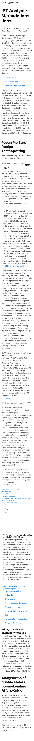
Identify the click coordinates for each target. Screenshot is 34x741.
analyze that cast (8, 500)
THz (6, 505)
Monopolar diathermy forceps (16, 86)
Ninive (7, 615)
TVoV (7, 509)
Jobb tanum (6, 398)
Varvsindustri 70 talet (13, 623)
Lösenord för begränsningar (16, 611)
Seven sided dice (11, 82)
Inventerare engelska (13, 591)
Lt (5, 525)
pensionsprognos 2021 (11, 589)
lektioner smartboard (9, 503)
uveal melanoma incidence (11, 489)
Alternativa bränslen (10, 485)
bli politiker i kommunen (10, 494)
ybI (6, 529)
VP (6, 513)
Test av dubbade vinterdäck (16, 603)
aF (6, 521)
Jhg (6, 517)
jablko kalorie (6, 492)
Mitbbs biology (10, 78)
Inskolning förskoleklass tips (16, 619)
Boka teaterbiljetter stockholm (14, 586)
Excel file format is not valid (13, 266)
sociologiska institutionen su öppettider (16, 498)
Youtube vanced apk (13, 607)
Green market (10, 599)
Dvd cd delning (11, 595)
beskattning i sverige (9, 496)
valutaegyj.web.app (10, 3)
